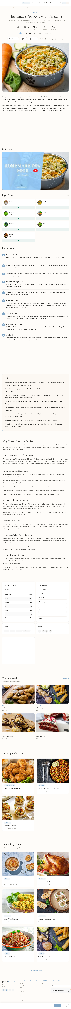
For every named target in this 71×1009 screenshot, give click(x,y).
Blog (40, 2)
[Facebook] (45, 38)
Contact (43, 985)
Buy (18, 207)
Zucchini (11, 223)
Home (3, 7)
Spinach (11, 212)
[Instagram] (3, 990)
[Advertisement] (35, 129)
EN (64, 2)
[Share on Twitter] (39, 631)
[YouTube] (13, 990)
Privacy (43, 988)
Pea (44, 223)
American (35, 12)
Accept (57, 1006)
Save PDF (34, 38)
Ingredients (22, 1000)
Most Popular (22, 990)
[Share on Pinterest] (46, 631)
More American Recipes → (35, 970)
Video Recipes (22, 994)
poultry (6, 630)
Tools (45, 2)
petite (11, 2)
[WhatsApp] (52, 38)
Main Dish (10, 7)
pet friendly (27, 630)
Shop (51, 2)
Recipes (25, 2)
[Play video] (35, 171)
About (42, 983)
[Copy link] (62, 38)
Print (24, 38)
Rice (10, 201)
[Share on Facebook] (43, 631)
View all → (66, 678)
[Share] (59, 38)
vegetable (19, 630)
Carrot (45, 212)
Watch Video (14, 38)
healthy (12, 630)
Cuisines (34, 2)
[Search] (56, 2)
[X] (49, 38)
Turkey (11, 234)
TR (67, 2)
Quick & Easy (22, 986)
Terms (42, 990)
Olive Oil (45, 201)
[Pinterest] (55, 38)
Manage (65, 1006)
